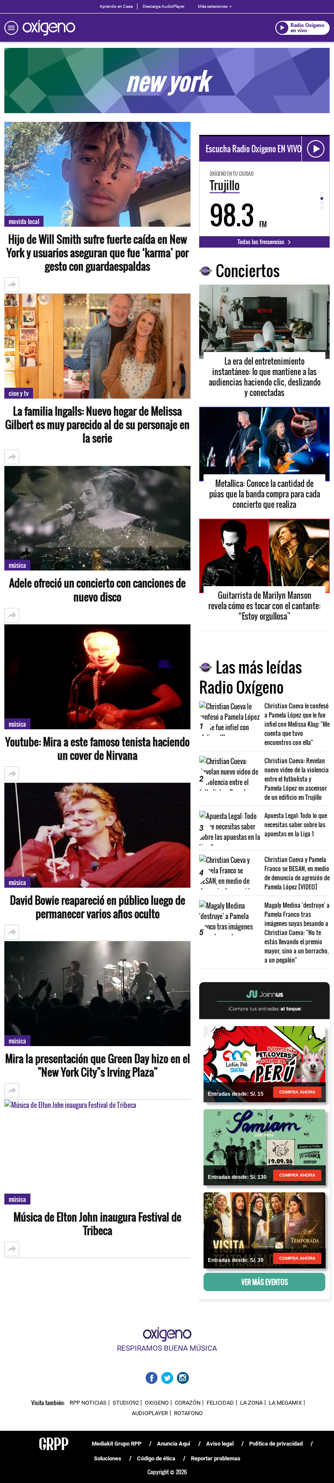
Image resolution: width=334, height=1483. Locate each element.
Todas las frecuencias (261, 241)
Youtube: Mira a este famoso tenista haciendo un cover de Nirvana (97, 748)
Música (17, 565)
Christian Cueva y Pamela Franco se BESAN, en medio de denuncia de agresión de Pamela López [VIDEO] (297, 873)
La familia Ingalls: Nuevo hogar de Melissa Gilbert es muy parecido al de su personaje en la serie (97, 424)
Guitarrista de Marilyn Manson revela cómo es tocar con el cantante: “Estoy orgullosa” (264, 606)
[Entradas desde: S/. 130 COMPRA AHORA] (264, 1146)
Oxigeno (157, 1403)
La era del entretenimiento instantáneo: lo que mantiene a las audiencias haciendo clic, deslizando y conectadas (265, 377)
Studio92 (126, 1403)
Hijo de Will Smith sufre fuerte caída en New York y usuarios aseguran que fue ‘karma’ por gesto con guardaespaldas (98, 252)
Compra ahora (297, 1092)
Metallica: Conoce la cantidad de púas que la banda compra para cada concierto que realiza (264, 494)
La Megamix (285, 1403)
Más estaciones (212, 6)
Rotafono (188, 1413)
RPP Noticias (88, 1403)
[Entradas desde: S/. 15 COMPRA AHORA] (264, 1063)
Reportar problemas (215, 1458)
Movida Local (24, 221)
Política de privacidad (276, 1443)
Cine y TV (19, 393)
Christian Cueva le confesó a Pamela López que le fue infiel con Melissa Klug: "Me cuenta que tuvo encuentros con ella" (297, 724)
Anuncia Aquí (173, 1443)
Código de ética (156, 1458)
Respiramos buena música (167, 1348)
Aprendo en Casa (116, 6)
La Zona (251, 1403)
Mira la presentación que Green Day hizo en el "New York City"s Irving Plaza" (97, 1065)
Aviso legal (220, 1443)
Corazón (187, 1403)
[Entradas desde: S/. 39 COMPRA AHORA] (264, 1230)
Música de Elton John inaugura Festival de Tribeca (97, 1223)
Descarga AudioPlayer (163, 6)
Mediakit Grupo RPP (116, 1443)
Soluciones (107, 1458)
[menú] (11, 28)
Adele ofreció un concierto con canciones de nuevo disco (97, 589)
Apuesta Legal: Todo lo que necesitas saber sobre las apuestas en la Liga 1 (295, 824)
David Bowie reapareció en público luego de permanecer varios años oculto (97, 906)
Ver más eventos (264, 1282)
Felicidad (220, 1403)
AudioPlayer (150, 1413)
